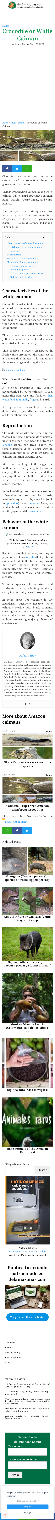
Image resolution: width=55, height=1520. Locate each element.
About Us (10, 1342)
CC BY (30, 547)
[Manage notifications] (5, 1514)
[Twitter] (29, 704)
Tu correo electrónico (22, 1459)
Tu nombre (15, 1446)
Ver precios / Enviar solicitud (27, 1317)
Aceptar (27, 1506)
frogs (32, 399)
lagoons (7, 445)
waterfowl (8, 399)
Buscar (42, 1170)
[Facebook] (25, 704)
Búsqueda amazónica (17, 1164)
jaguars (33, 503)
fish (50, 395)
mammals (22, 399)
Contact (9, 1347)
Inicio (5, 122)
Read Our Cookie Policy (27, 1501)
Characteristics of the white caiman (24, 243)
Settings (27, 1512)
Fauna (5, 26)
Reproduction (13, 254)
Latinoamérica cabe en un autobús (27, 1251)
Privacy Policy (12, 1352)
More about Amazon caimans (21, 262)
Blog (13, 122)
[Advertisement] (27, 75)
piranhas (12, 503)
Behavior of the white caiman (21, 258)
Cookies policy (13, 1357)
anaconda (36, 511)
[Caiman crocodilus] (13, 369)
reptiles (31, 557)
